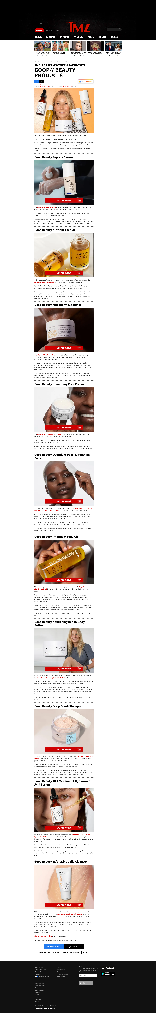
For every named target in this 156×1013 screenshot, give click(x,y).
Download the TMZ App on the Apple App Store (108, 968)
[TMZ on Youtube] (41, 23)
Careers (59, 972)
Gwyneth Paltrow (44, 952)
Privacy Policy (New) (40, 969)
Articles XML (38, 981)
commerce (65, 952)
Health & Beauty (75, 952)
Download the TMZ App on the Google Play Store (108, 974)
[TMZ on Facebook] (35, 23)
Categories (38, 988)
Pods (90, 37)
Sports (50, 37)
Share (55, 946)
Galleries (37, 992)
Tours (102, 37)
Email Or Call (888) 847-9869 (53, 30)
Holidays (85, 952)
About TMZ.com (39, 967)
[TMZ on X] (38, 23)
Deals (114, 37)
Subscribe (95, 975)
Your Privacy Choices (44, 976)
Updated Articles (39, 983)
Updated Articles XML (41, 985)
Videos (78, 37)
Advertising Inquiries (62, 974)
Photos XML (38, 999)
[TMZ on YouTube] (87, 983)
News (38, 37)
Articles (37, 978)
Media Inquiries (61, 976)
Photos (64, 37)
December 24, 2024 (67, 86)
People (37, 994)
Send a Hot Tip (61, 969)
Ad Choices (38, 974)
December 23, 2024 (44, 86)
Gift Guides (55, 952)
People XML (38, 997)
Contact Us (60, 967)
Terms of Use (38, 972)
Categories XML (39, 990)
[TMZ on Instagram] (44, 23)
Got (39, 30)
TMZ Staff (38, 84)
